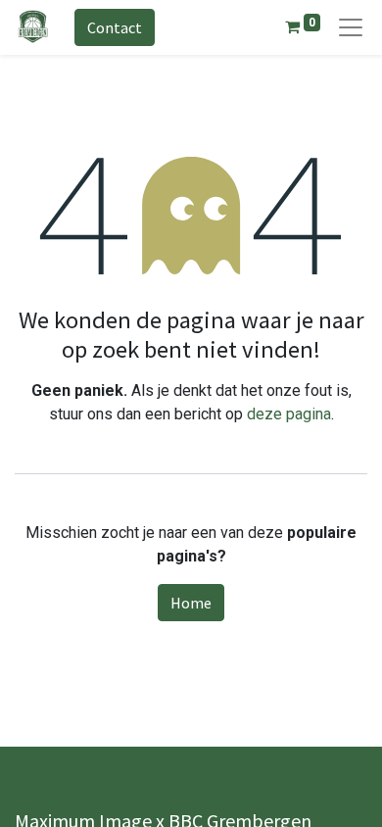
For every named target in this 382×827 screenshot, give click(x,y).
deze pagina (289, 414)
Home (191, 602)
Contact (114, 27)
